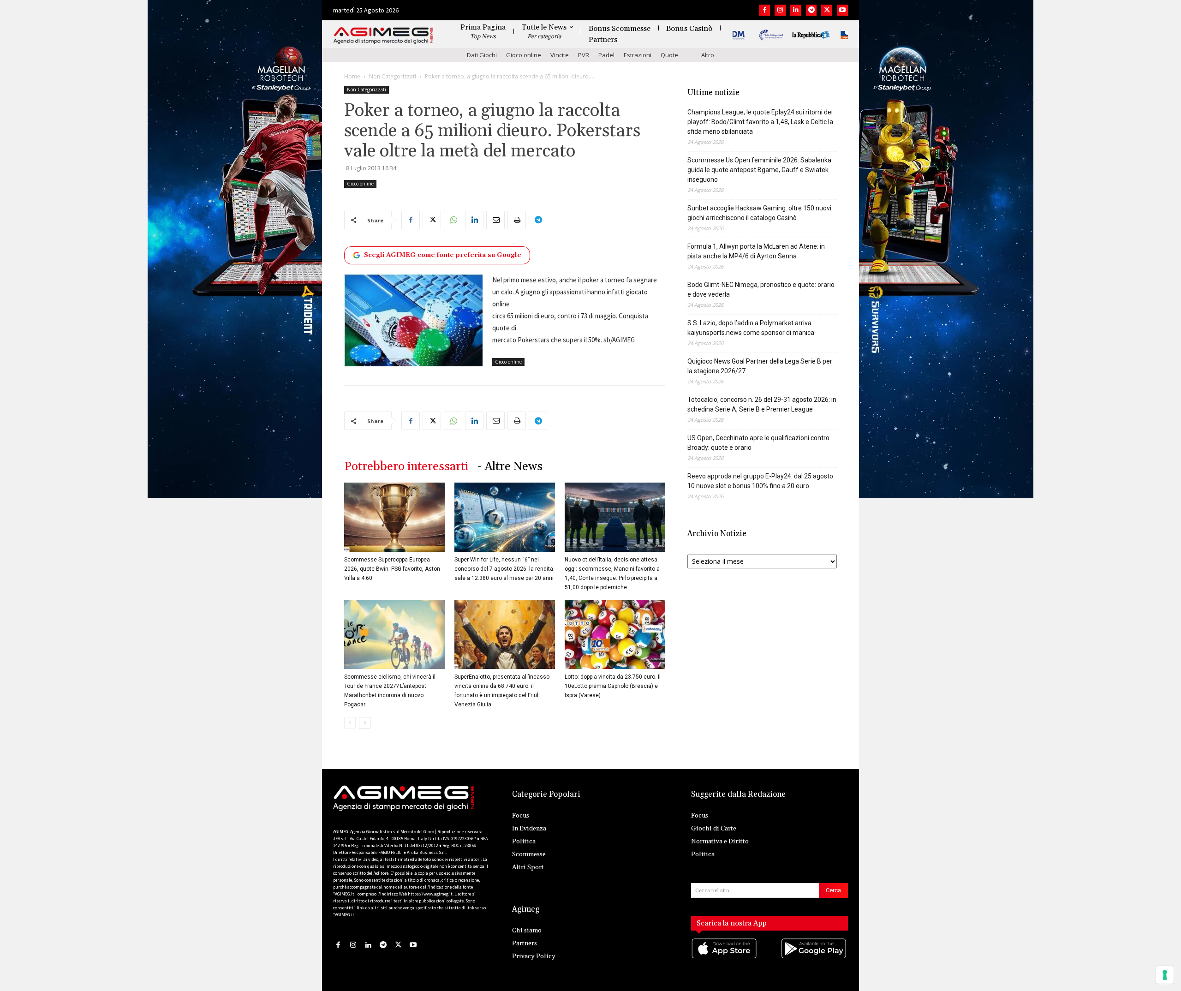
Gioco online (523, 55)
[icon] (724, 957)
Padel (606, 55)
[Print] (516, 220)
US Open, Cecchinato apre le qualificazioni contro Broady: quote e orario (758, 442)
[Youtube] (842, 10)
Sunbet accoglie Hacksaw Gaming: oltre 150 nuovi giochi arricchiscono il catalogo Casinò (759, 212)
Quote (669, 55)
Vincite (559, 55)
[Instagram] (780, 10)
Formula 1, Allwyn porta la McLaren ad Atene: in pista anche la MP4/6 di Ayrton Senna (756, 251)
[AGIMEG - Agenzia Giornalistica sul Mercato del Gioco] (383, 35)
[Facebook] (764, 10)
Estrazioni (637, 55)
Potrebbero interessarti (406, 467)
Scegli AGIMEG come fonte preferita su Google (442, 255)
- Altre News (510, 467)
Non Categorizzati (392, 76)
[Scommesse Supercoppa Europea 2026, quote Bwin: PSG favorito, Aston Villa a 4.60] (394, 517)
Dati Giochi (482, 55)
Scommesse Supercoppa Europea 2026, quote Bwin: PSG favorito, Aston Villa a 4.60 (392, 568)
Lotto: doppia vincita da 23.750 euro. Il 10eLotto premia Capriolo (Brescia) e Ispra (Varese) (613, 686)
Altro (707, 55)
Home (352, 76)
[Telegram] (811, 10)
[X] (826, 10)
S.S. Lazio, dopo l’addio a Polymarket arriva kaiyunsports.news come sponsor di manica (750, 327)
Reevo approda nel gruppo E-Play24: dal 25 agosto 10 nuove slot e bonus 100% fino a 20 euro (760, 481)
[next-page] (364, 722)
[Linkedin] (795, 10)
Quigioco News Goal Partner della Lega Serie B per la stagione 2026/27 (759, 366)
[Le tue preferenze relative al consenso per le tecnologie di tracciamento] (1165, 975)
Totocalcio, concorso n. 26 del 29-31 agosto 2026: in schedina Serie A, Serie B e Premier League (761, 404)
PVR (583, 55)
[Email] (495, 220)
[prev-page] (350, 722)
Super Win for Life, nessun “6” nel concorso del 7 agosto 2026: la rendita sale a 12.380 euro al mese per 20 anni (504, 568)
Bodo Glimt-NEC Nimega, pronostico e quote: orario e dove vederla (761, 289)
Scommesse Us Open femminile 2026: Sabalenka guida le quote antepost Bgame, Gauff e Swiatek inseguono (759, 169)
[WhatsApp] (453, 220)
